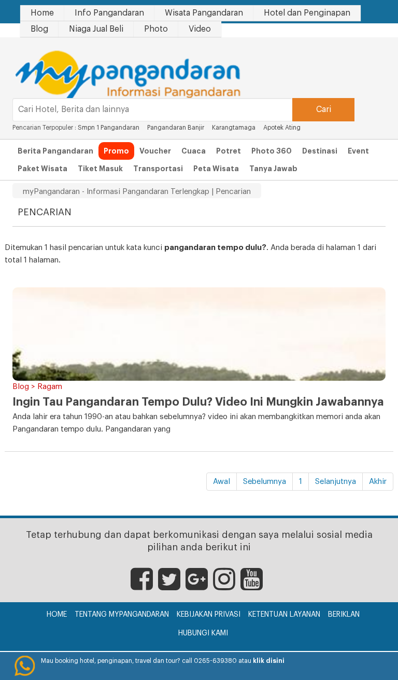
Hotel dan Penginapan (307, 13)
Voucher (155, 151)
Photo (156, 29)
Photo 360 (271, 151)
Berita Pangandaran (55, 151)
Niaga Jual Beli (96, 29)
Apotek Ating (282, 127)
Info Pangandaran (109, 13)
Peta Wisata (216, 168)
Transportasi (158, 168)
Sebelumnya (264, 481)
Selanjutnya (335, 481)
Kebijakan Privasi (208, 614)
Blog (39, 29)
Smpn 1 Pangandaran (108, 127)
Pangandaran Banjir (175, 127)
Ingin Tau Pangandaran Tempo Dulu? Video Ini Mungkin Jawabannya (198, 402)
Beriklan (344, 614)
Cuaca (193, 151)
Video (200, 29)
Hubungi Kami (203, 633)
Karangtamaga (233, 127)
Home (42, 13)
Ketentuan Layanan (284, 614)
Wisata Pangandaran (204, 13)
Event (358, 151)
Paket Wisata (42, 168)
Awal (221, 481)
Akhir (378, 481)
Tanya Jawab (273, 168)
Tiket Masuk (100, 168)
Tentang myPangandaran (122, 614)
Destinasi (319, 151)
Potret (228, 151)
